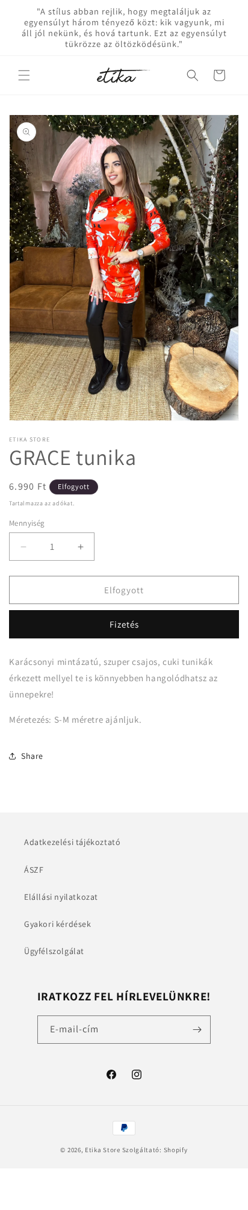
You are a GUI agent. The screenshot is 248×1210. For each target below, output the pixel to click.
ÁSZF (33, 869)
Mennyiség (27, 523)
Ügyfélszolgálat (54, 951)
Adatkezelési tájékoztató (72, 842)
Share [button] (32, 755)
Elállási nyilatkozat (61, 896)
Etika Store (102, 1150)
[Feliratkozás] (197, 1029)
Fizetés (124, 624)
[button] (24, 75)
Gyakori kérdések (57, 923)
